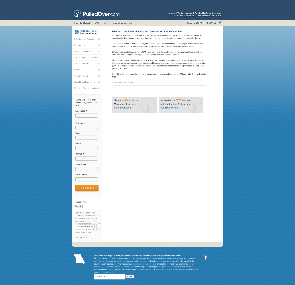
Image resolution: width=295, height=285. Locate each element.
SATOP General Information (85, 57)
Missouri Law (79, 45)
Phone (78, 143)
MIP (105, 23)
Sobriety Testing (81, 76)
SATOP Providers (81, 64)
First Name (81, 123)
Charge (79, 154)
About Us (211, 23)
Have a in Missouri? (126, 104)
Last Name (81, 111)
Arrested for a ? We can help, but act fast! (175, 104)
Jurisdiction (81, 164)
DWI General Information (84, 39)
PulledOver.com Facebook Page (219, 23)
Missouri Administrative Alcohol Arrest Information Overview (147, 31)
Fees (189, 23)
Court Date (81, 175)
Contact (199, 23)
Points (77, 70)
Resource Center (122, 23)
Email (77, 133)
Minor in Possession (82, 51)
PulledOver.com (97, 14)
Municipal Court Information (85, 88)
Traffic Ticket (82, 23)
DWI (97, 23)
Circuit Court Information (84, 82)
